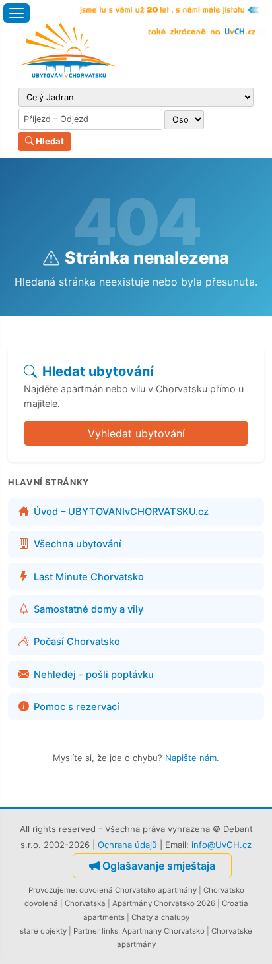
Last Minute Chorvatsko (89, 577)
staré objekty (43, 931)
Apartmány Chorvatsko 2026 (163, 903)
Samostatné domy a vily (88, 609)
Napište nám (191, 757)
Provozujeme (51, 890)
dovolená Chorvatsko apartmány (138, 890)
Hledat (49, 141)
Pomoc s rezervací (76, 707)
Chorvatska (85, 903)
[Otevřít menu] (16, 13)
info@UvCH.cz (221, 844)
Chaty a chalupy (160, 917)
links (110, 931)
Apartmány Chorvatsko (163, 931)
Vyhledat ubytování (136, 433)
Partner (86, 931)
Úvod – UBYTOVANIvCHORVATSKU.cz (121, 512)
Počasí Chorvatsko (77, 642)
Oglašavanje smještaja (158, 865)
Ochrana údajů (127, 844)
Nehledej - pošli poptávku (94, 674)
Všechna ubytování (77, 544)
